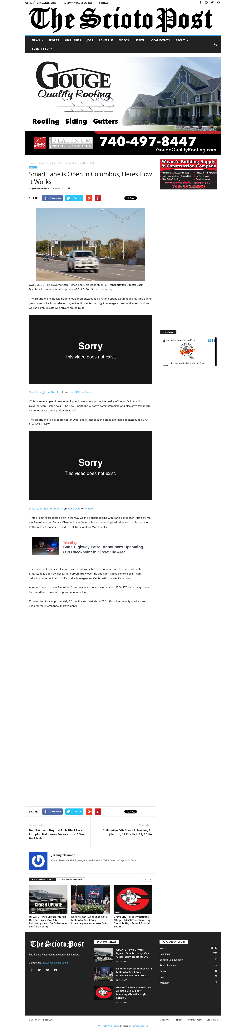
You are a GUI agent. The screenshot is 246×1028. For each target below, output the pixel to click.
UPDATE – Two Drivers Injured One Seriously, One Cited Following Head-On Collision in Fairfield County (48, 921)
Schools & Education (171, 959)
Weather (164, 982)
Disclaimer (165, 1019)
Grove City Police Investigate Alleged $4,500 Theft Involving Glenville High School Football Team (132, 921)
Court (162, 977)
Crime (163, 971)
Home (31, 163)
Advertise (106, 40)
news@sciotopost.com (55, 962)
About (180, 40)
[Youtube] (218, 3)
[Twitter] (212, 3)
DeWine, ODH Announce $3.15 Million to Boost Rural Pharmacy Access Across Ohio (89, 920)
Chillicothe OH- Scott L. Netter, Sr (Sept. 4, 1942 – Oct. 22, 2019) (127, 832)
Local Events (160, 40)
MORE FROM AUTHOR (70, 879)
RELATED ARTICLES (42, 879)
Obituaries (73, 40)
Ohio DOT (74, 392)
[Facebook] (200, 3)
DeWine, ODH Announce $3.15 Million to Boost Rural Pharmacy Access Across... (134, 972)
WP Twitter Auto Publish (109, 1026)
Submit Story (42, 48)
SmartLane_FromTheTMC (45, 392)
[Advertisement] (90, 644)
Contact (104, 2)
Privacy (178, 1019)
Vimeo (89, 392)
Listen (139, 40)
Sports (54, 40)
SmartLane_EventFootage (45, 508)
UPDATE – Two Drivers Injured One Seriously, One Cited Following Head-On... (132, 953)
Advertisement (194, 1019)
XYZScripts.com (140, 1026)
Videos (124, 40)
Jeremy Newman (41, 188)
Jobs (90, 40)
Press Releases (168, 965)
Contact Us (212, 1019)
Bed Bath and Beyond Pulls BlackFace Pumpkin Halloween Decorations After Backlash (56, 834)
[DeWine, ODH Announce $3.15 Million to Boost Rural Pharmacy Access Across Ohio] (90, 899)
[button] (215, 44)
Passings (165, 954)
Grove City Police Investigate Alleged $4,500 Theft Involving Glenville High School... (133, 992)
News (36, 40)
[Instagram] (206, 3)
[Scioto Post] (123, 20)
